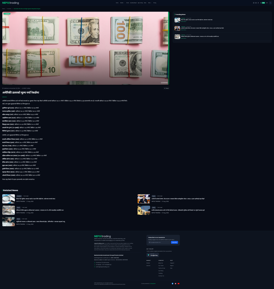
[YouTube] (256, 3)
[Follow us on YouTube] (178, 283)
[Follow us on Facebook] (172, 283)
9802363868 (119, 260)
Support (172, 263)
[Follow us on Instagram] (175, 283)
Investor (9, 8)
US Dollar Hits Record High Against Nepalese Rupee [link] (27, 8)
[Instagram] (253, 2)
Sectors (148, 265)
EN (267, 2)
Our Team (161, 265)
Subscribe (174, 242)
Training (160, 273)
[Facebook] (258, 2)
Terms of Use (161, 268)
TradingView (152, 283)
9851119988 (125, 260)
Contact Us (161, 276)
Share (167, 88)
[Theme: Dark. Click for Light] (270, 3)
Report (172, 265)
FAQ (171, 268)
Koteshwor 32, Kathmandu (102, 262)
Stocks (148, 263)
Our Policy (160, 270)
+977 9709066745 (106, 264)
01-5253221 (98, 264)
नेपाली (263, 2)
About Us (160, 263)
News (3, 8)
